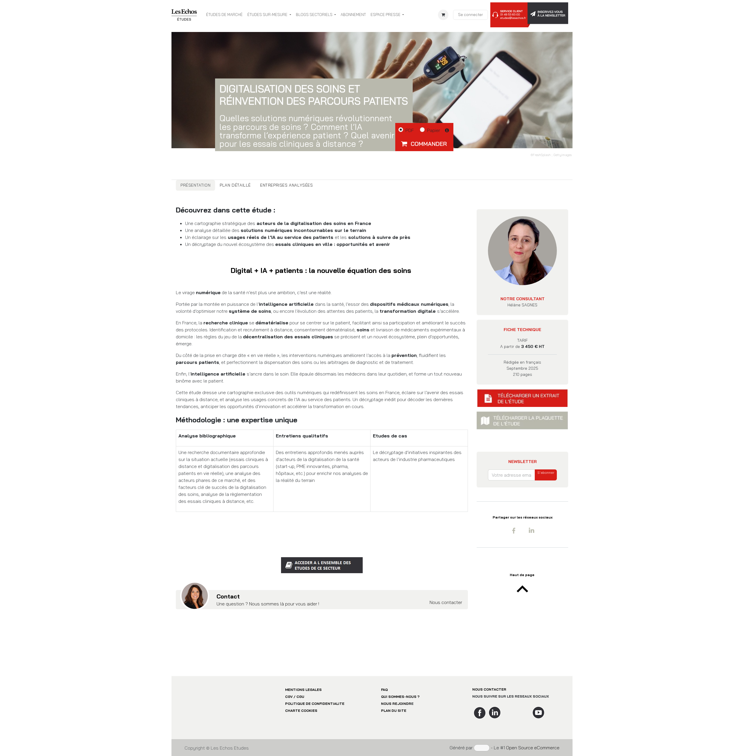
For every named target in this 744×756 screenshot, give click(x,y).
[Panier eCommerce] (443, 15)
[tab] (195, 185)
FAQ (384, 689)
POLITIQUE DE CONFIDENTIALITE (314, 703)
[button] (424, 143)
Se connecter (470, 14)
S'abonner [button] (545, 472)
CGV (289, 696)
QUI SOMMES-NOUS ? (400, 696)
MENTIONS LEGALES (303, 689)
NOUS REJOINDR (396, 703)
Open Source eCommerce (532, 747)
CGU (300, 696)
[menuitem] (224, 15)
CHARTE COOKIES (301, 710)
